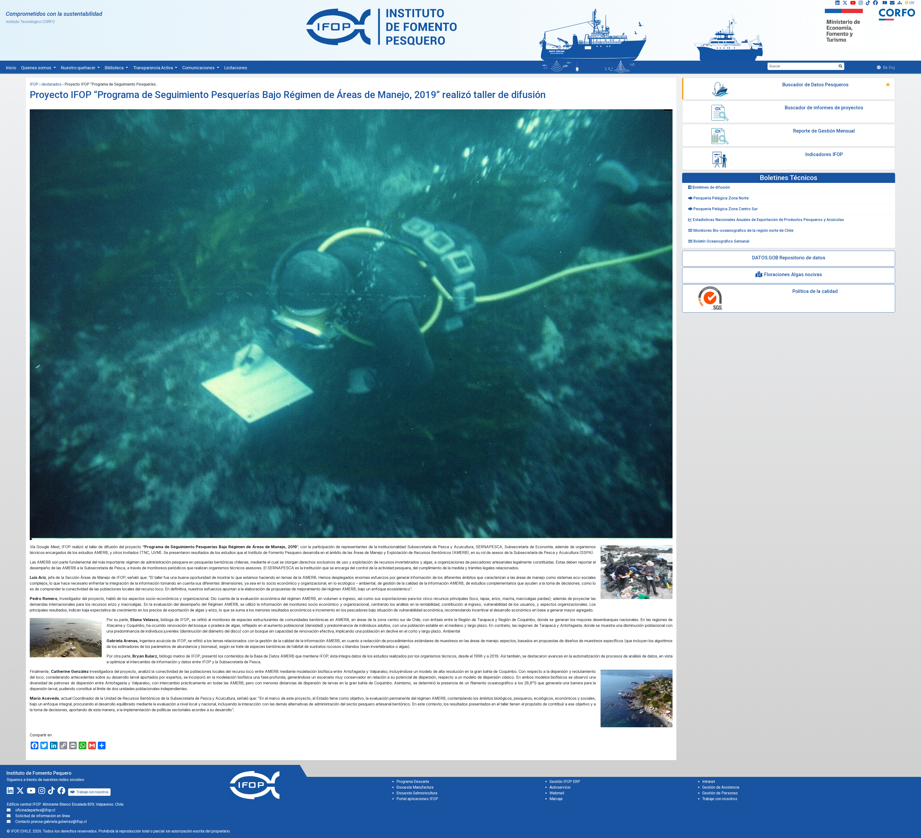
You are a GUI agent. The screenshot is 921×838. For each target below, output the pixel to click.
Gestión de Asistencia (720, 787)
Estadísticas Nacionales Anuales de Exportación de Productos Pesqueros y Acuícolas (768, 219)
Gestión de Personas (720, 793)
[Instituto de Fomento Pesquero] (381, 26)
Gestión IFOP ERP (564, 781)
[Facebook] (877, 4)
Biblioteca (114, 67)
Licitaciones (235, 67)
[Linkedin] (837, 4)
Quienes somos (36, 67)
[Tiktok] (869, 4)
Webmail (556, 793)
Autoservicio (560, 787)
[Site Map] (900, 4)
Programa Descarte (412, 781)
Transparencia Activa (153, 67)
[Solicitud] (893, 4)
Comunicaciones (199, 67)
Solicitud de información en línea (42, 816)
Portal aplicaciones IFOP (417, 799)
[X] (846, 4)
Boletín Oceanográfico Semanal (720, 241)
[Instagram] (862, 4)
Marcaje (556, 799)
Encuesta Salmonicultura (416, 793)
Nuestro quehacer (78, 67)
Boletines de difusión (710, 187)
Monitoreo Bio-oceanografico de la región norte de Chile (742, 230)
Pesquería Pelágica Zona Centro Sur (725, 209)
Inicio (11, 67)
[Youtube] (854, 4)
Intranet (708, 781)
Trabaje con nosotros (92, 792)
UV (911, 2)
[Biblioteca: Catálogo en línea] (886, 4)
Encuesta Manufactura (414, 787)
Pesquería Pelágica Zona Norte (720, 198)
